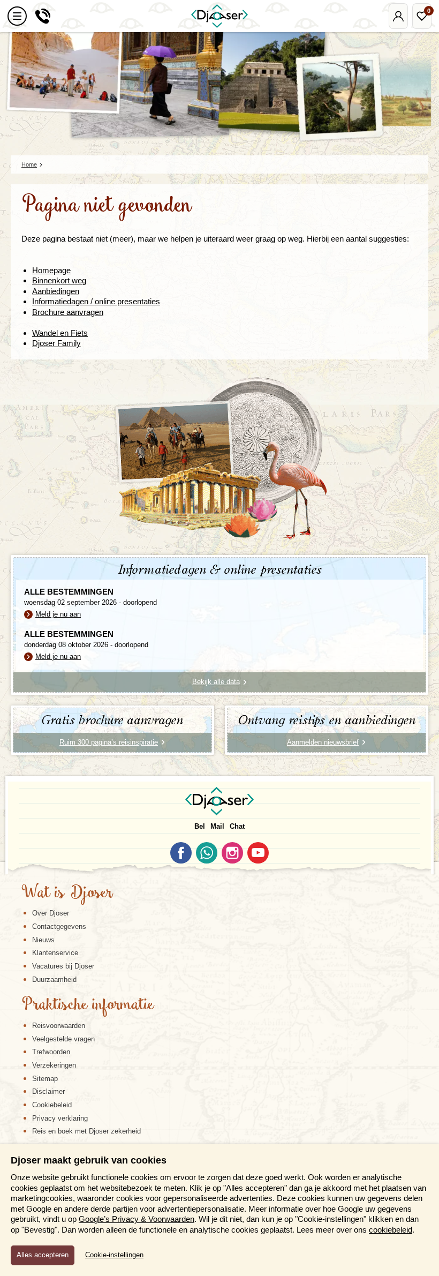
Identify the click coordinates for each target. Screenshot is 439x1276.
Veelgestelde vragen (63, 1039)
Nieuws (43, 940)
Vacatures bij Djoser (63, 966)
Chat (237, 826)
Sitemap (45, 1079)
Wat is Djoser (67, 893)
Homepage (51, 270)
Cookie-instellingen (114, 1255)
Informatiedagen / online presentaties (96, 301)
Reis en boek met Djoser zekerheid (86, 1131)
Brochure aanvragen (67, 312)
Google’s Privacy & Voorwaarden (136, 1219)
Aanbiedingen (55, 291)
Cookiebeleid (52, 1105)
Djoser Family (56, 343)
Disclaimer (48, 1091)
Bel (199, 826)
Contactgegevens (59, 926)
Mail (217, 826)
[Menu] (17, 16)
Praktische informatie (87, 1005)
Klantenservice (55, 953)
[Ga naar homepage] (219, 16)
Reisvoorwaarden (58, 1026)
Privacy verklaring (60, 1118)
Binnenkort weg (59, 280)
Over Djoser (50, 913)
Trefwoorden (51, 1052)
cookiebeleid (390, 1229)
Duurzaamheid (54, 979)
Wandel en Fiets (60, 332)
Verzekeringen (54, 1065)
